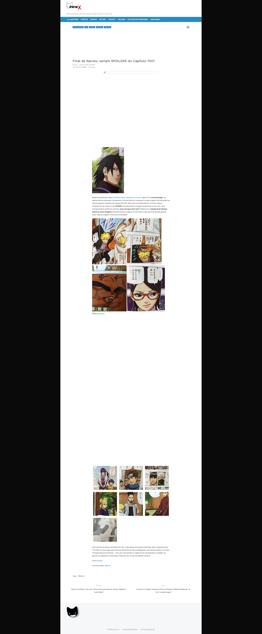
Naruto (107, 566)
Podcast (111, 19)
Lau (76, 65)
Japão (92, 27)
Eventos (84, 19)
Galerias (121, 19)
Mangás (99, 27)
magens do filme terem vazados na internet (124, 197)
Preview (107, 27)
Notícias (74, 19)
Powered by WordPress (130, 629)
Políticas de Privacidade (138, 19)
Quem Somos (155, 19)
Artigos (102, 19)
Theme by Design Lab (148, 629)
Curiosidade (78, 27)
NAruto (81, 576)
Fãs (86, 27)
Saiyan (100, 561)
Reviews (93, 19)
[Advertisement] (131, 44)
